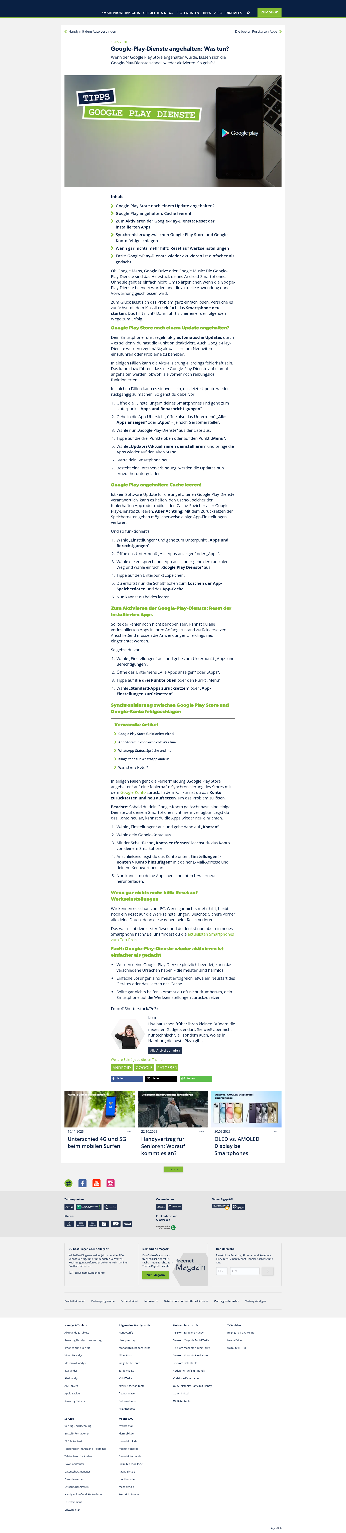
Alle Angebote (127, 1408)
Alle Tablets (71, 1386)
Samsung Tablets (74, 1401)
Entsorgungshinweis (76, 1487)
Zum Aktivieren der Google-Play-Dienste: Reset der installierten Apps (165, 224)
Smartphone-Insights (121, 13)
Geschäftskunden (74, 1301)
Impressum (151, 1301)
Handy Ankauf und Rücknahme (83, 1494)
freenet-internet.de (130, 1456)
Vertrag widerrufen (226, 1301)
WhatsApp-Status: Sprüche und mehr (146, 750)
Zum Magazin (155, 1275)
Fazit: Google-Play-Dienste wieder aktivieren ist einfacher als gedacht (175, 259)
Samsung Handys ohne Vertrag (83, 1340)
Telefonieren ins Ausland (79, 1456)
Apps (218, 13)
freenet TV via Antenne (240, 1332)
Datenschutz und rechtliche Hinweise (186, 1301)
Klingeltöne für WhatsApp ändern (143, 759)
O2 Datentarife (181, 1401)
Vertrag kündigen (255, 1301)
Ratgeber (167, 1067)
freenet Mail (126, 1426)
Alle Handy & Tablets (76, 1332)
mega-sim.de (126, 1487)
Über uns (173, 1169)
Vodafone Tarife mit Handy (189, 1370)
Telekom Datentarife (185, 1363)
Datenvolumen (128, 1401)
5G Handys (70, 1370)
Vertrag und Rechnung (77, 1426)
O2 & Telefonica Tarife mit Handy (192, 1386)
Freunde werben (74, 1479)
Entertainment (73, 1502)
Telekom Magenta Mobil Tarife (191, 1340)
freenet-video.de (128, 1448)
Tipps (206, 13)
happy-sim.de (127, 1471)
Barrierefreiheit (129, 1301)
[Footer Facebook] (82, 1183)
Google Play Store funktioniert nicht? (146, 734)
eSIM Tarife (125, 1378)
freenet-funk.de (128, 1441)
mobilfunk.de (127, 1479)
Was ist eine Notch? (133, 767)
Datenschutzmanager (77, 1471)
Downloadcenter (74, 1464)
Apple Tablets (72, 1393)
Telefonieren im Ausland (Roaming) (85, 1448)
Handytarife (126, 1332)
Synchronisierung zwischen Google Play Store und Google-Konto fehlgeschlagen (172, 237)
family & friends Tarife (131, 1386)
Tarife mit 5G (126, 1370)
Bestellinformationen (77, 1433)
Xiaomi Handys (73, 1355)
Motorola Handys (74, 1363)
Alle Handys (71, 1378)
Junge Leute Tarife (129, 1363)
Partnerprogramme (103, 1301)
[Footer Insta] (111, 1183)
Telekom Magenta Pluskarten (190, 1355)
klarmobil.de (126, 1433)
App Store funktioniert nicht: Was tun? (147, 742)
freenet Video (235, 1340)
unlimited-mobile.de (131, 1464)
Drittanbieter (72, 1509)
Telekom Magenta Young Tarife (191, 1348)
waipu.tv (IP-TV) (236, 1348)
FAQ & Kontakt (73, 1441)
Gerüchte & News (158, 13)
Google (144, 1067)
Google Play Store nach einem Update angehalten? (165, 205)
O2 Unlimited (181, 1393)
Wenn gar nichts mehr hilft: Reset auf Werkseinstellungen (172, 248)
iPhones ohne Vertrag (77, 1348)
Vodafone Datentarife (186, 1378)
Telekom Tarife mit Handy (188, 1332)
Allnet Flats (125, 1355)
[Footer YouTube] (97, 1183)
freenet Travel (127, 1393)
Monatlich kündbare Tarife (134, 1348)
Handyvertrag (127, 1340)
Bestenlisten (187, 13)
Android (122, 1067)
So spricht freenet (129, 1494)
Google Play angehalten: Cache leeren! (153, 213)
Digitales (233, 13)
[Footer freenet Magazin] (68, 1183)
